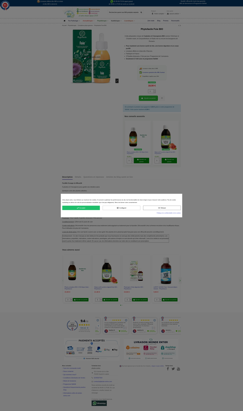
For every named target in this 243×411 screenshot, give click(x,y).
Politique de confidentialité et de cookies (169, 213)
